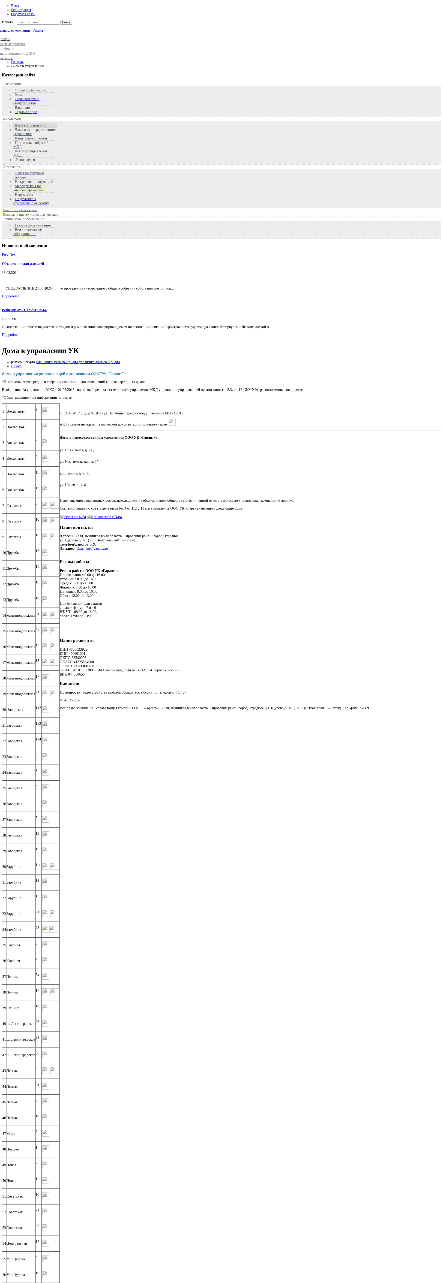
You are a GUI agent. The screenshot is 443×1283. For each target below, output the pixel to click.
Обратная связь (23, 14)
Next (13, 255)
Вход (15, 6)
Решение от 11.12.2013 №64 (24, 310)
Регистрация (21, 10)
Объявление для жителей (23, 264)
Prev (5, 255)
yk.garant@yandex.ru (92, 548)
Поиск (66, 22)
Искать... (9, 22)
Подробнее (10, 296)
